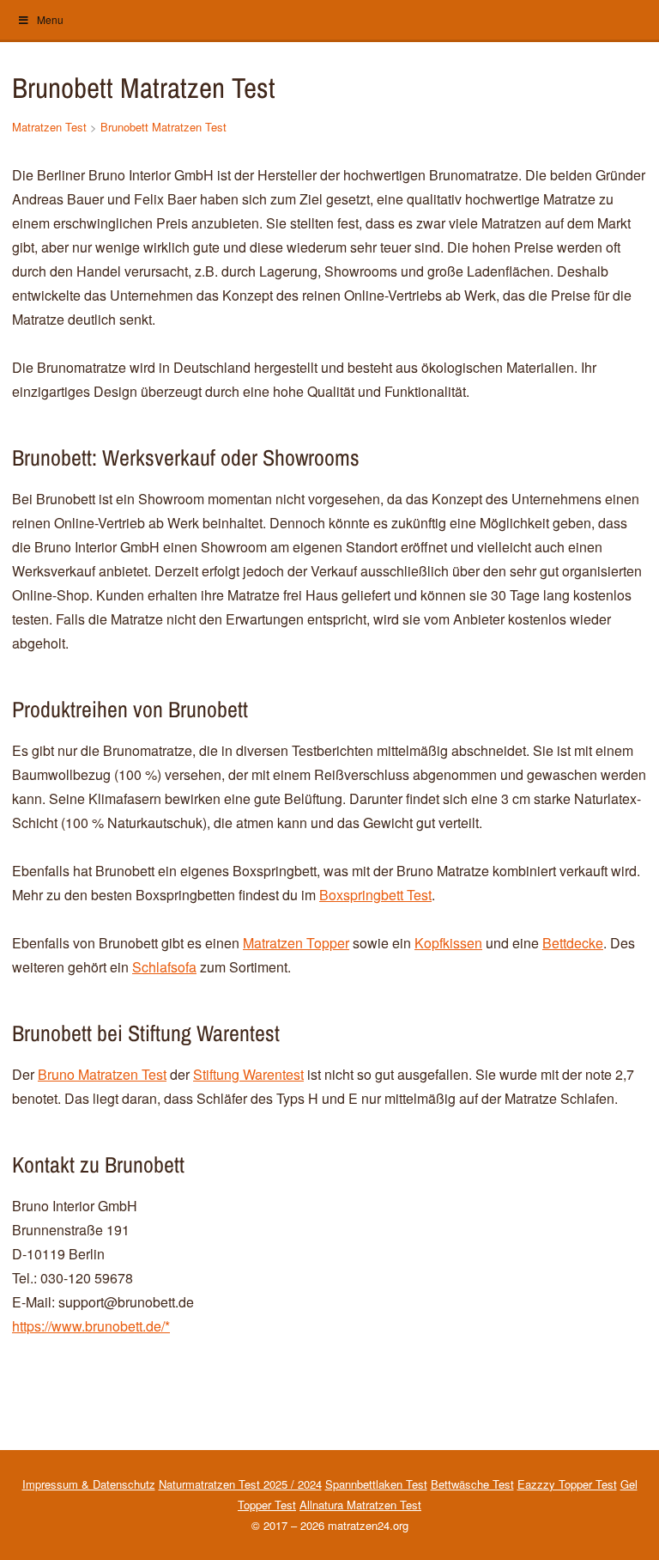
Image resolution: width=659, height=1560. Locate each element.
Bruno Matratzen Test (102, 1074)
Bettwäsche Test (472, 1484)
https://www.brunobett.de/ (88, 1326)
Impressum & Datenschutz (88, 1484)
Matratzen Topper (296, 943)
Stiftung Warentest (248, 1074)
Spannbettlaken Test (376, 1484)
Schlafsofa (164, 967)
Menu (50, 19)
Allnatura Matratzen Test (360, 1504)
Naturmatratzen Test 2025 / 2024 (240, 1484)
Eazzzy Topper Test (567, 1484)
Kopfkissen (448, 943)
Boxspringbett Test (375, 895)
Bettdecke (572, 943)
